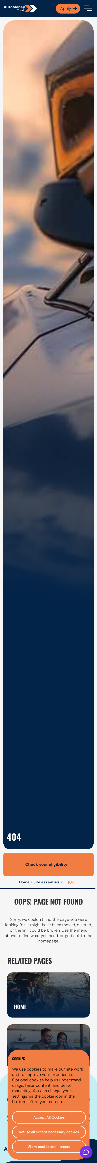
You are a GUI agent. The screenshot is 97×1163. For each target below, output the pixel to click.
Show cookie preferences (49, 1146)
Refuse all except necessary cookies (49, 1132)
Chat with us (86, 1152)
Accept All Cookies (49, 1117)
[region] (49, 1105)
